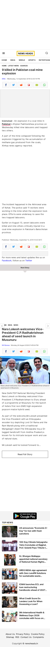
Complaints (38, 637)
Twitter (28, 260)
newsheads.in (31, 643)
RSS (17, 637)
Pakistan (6, 124)
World (22, 60)
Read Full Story (25, 454)
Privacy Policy (23, 634)
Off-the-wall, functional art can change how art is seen (48, 326)
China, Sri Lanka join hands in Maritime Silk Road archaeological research (2, 326)
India (12, 60)
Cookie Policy (37, 634)
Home (4, 60)
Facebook (7, 260)
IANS (4, 79)
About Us (10, 634)
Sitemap (10, 637)
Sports (32, 60)
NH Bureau (6, 345)
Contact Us (26, 637)
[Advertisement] (25, 25)
